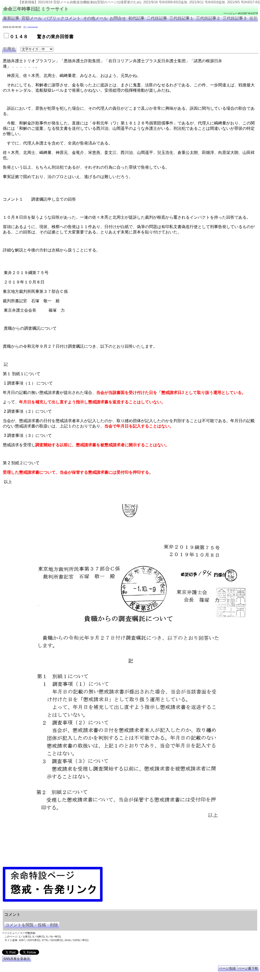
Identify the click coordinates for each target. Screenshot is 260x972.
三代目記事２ (208, 18)
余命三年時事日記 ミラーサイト (36, 8)
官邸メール (32, 18)
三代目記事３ (235, 18)
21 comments (30, 27)
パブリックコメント (62, 18)
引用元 (9, 49)
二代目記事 (157, 18)
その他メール (95, 18)
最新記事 (11, 18)
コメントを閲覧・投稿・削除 (31, 925)
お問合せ (118, 18)
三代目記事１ (181, 18)
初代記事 (136, 18)
